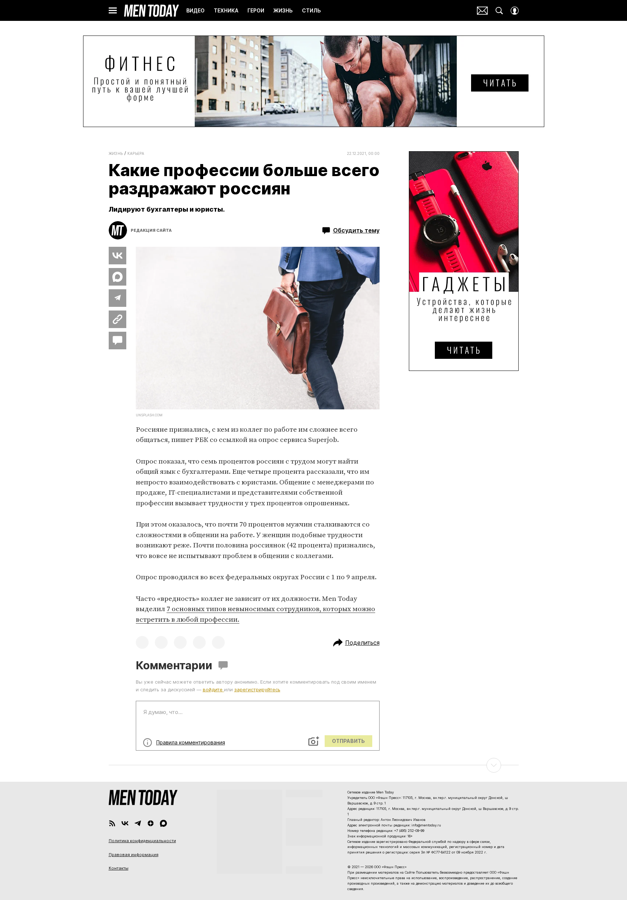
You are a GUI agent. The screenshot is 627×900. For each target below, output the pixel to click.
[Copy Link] (117, 319)
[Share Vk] (117, 255)
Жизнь (116, 153)
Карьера (136, 153)
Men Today (151, 10)
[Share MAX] (117, 277)
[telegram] (137, 823)
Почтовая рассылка (482, 11)
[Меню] (113, 11)
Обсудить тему (356, 230)
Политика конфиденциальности (142, 840)
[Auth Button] (515, 11)
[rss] (112, 823)
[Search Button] (499, 11)
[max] (163, 823)
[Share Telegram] (117, 298)
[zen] (150, 823)
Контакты (118, 868)
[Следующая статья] (314, 765)
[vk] (125, 823)
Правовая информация (133, 854)
